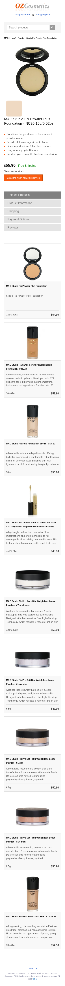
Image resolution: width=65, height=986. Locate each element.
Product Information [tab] (19, 203)
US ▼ (34, 979)
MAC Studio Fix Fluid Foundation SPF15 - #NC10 (30, 443)
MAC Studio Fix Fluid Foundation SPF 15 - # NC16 (31, 916)
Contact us (32, 968)
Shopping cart (43, 14)
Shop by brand (22, 14)
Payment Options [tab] (18, 219)
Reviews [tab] (13, 227)
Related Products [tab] (18, 194)
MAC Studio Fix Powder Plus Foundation (26, 286)
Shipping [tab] (13, 211)
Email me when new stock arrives (23, 178)
